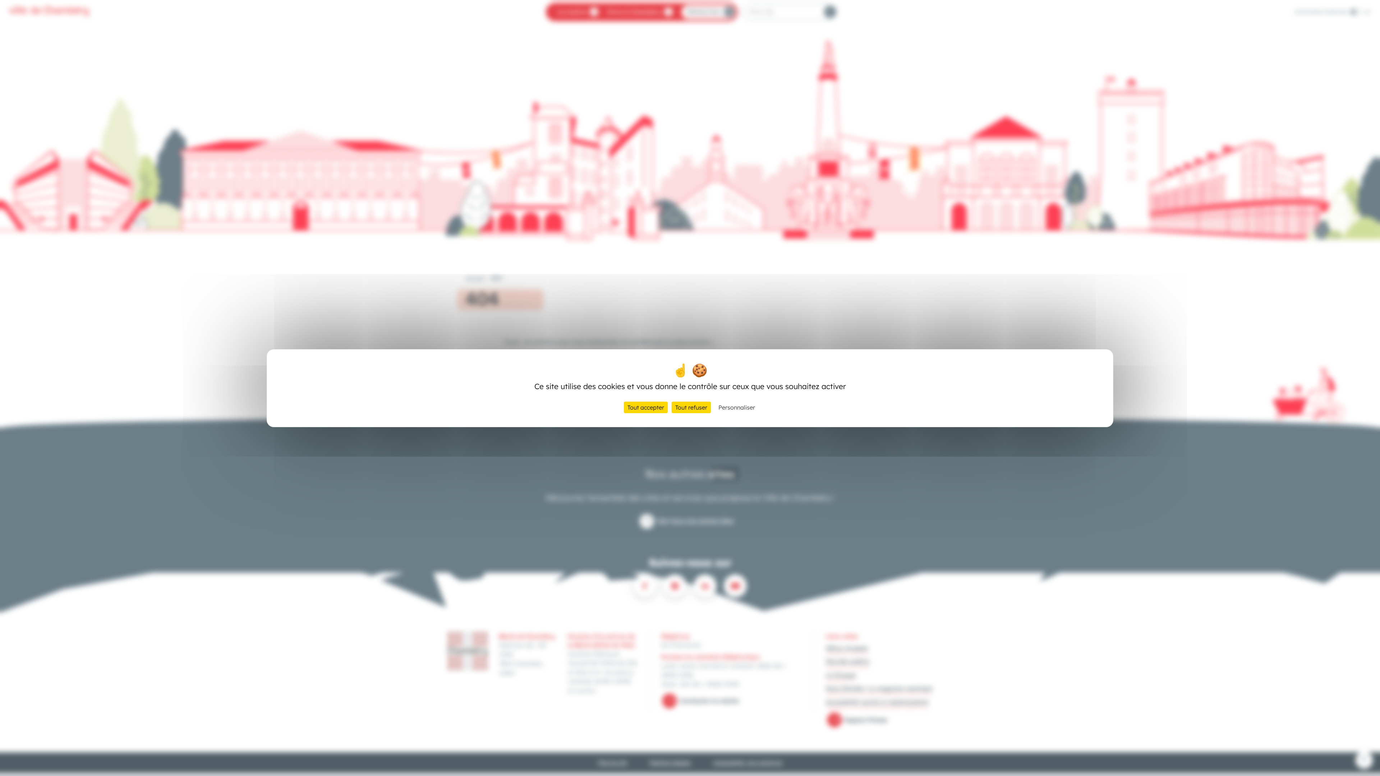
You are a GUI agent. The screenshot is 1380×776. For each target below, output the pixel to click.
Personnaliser (736, 407)
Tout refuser (691, 407)
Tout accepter (645, 407)
